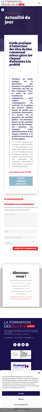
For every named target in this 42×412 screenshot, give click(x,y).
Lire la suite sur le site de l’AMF (20, 172)
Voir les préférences (21, 405)
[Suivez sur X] (19, 344)
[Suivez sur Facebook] (15, 344)
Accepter (21, 393)
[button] (2, 9)
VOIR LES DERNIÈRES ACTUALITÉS (21, 181)
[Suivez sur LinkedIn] (23, 344)
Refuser (21, 399)
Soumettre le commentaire (25, 248)
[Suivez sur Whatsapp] (27, 344)
